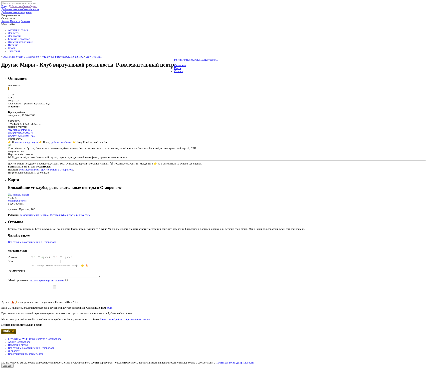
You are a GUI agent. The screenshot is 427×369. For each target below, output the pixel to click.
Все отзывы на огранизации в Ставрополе (32, 242)
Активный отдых (18, 30)
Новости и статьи (18, 344)
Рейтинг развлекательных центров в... (196, 59)
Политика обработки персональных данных (125, 319)
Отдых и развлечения (20, 42)
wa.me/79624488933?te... (21, 135)
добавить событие (61, 142)
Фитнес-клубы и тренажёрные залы (70, 215)
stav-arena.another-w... (20, 129)
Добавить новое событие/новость (20, 9)
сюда (109, 307)
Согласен (7, 366)
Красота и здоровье (19, 39)
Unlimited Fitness (17, 200)
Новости (15, 21)
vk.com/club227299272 (20, 132)
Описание (180, 65)
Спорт (11, 48)
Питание (13, 45)
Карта (177, 68)
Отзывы (25, 21)
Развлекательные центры (69, 56)
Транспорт (14, 51)
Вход (4, 6)
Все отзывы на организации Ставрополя (31, 347)
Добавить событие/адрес (23, 6)
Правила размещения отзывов (47, 280)
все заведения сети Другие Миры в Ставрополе (46, 169)
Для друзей (14, 36)
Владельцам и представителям (25, 353)
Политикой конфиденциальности (235, 362)
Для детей (13, 33)
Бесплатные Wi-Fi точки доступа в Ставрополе (34, 338)
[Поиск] (34, 3)
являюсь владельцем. (26, 142)
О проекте (14, 350)
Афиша (5, 21)
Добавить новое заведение (16, 12)
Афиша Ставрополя (19, 341)
